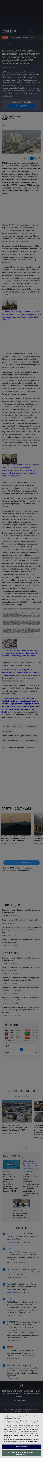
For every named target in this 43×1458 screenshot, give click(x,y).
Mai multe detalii (16, 1437)
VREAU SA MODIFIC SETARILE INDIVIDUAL (21, 1453)
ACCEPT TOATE (21, 1447)
